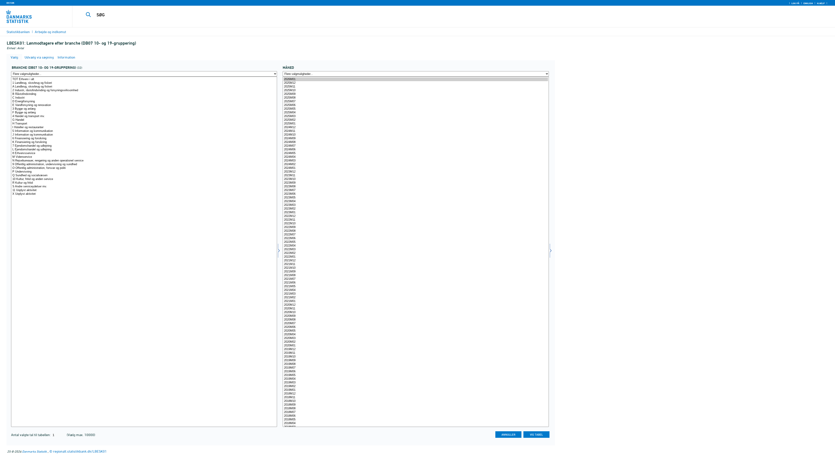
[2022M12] (416, 216)
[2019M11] (416, 353)
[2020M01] (416, 345)
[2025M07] (416, 101)
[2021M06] (416, 283)
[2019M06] (416, 371)
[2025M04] (416, 112)
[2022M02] (416, 253)
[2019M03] (416, 382)
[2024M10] (416, 135)
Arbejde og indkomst (50, 32)
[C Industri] (144, 98)
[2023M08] (416, 186)
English (808, 3)
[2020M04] (416, 334)
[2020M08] (416, 320)
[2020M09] (416, 316)
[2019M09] (416, 360)
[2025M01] (416, 124)
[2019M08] (416, 364)
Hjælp (821, 3)
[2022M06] (416, 238)
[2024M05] (416, 153)
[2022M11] (416, 220)
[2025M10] (416, 90)
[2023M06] (416, 194)
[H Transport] (144, 124)
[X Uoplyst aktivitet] (144, 194)
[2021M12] (416, 260)
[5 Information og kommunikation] (144, 131)
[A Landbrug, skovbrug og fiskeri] (144, 87)
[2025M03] (416, 116)
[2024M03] (416, 161)
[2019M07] (416, 368)
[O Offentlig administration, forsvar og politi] (144, 168)
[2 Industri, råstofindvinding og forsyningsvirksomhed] (144, 90)
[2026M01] (416, 79)
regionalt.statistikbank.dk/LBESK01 (80, 451)
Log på (795, 3)
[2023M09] (416, 183)
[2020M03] (416, 338)
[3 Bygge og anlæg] (144, 109)
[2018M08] (416, 408)
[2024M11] (416, 131)
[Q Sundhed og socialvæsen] (144, 175)
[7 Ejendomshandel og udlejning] (144, 146)
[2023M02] (416, 209)
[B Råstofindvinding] (144, 94)
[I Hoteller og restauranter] (144, 127)
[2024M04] (416, 157)
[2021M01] (416, 301)
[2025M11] (416, 87)
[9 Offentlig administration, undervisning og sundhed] (144, 164)
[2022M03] (416, 249)
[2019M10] (416, 357)
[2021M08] (416, 275)
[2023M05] (416, 198)
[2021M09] (416, 272)
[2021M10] (416, 268)
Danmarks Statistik (34, 451)
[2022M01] (416, 257)
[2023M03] (416, 205)
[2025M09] (416, 94)
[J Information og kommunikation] (144, 135)
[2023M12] (416, 172)
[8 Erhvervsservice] (144, 153)
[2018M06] (416, 416)
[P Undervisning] (144, 172)
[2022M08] (416, 231)
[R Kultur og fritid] (144, 183)
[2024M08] (416, 142)
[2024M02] (416, 164)
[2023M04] (416, 201)
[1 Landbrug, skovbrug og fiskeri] (144, 83)
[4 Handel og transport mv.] (144, 116)
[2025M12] (416, 83)
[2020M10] (416, 312)
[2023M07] (416, 190)
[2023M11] (416, 175)
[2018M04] (416, 423)
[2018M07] (416, 412)
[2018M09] (416, 405)
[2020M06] (416, 327)
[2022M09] (416, 227)
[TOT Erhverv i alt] (144, 79)
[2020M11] (416, 309)
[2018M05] (416, 419)
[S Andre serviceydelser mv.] (144, 186)
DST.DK (10, 2)
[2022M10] (416, 223)
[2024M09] (416, 138)
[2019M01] (416, 390)
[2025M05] (416, 109)
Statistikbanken (18, 32)
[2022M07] (416, 235)
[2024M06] (416, 149)
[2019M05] (416, 375)
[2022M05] (416, 242)
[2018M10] (416, 401)
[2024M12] (416, 127)
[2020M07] (416, 323)
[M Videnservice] (144, 157)
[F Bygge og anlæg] (144, 112)
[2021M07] (416, 279)
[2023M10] (416, 179)
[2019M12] (416, 349)
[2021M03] (416, 294)
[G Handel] (144, 120)
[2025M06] (416, 105)
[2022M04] (416, 246)
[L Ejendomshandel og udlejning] (144, 149)
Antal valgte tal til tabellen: (31, 435)
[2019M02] (416, 386)
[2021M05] (416, 286)
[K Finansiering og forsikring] (144, 142)
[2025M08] (416, 98)
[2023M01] (416, 212)
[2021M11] (416, 264)
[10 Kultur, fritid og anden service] (144, 179)
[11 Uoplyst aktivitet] (144, 190)
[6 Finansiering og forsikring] (144, 138)
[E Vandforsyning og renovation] (144, 105)
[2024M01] (416, 168)
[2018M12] (416, 394)
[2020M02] (416, 342)
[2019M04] (416, 379)
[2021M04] (416, 290)
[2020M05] (416, 331)
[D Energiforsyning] (144, 101)
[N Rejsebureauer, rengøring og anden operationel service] (144, 161)
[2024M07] (416, 146)
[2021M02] (416, 297)
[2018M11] (416, 397)
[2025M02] (416, 120)
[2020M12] (416, 305)
